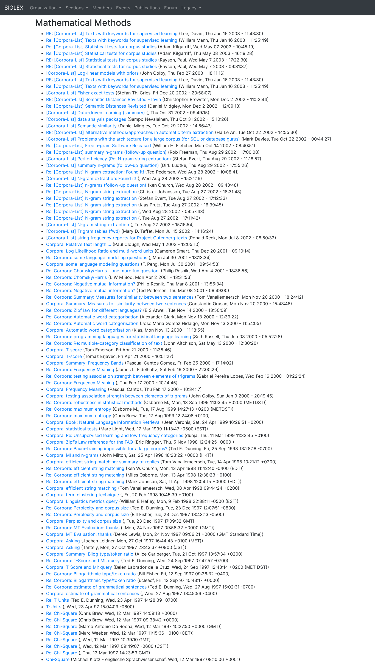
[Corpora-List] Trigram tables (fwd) (83, 231)
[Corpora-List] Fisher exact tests (80, 93)
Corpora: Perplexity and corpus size (83, 521)
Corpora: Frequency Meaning (76, 389)
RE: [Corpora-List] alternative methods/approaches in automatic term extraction (130, 132)
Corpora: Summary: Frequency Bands (85, 363)
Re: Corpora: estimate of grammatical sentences (96, 587)
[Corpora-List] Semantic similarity (81, 125)
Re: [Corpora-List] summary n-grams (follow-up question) (106, 152)
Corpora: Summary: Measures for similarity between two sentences (116, 303)
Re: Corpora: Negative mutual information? (90, 284)
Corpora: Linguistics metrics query (82, 501)
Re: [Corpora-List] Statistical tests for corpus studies (101, 46)
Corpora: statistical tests (71, 428)
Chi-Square (57, 659)
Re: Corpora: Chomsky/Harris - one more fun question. (102, 270)
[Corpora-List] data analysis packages (86, 119)
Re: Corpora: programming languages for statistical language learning (118, 336)
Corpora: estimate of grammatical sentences (92, 593)
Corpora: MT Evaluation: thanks (79, 534)
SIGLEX (13, 7)
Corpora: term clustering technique (82, 494)
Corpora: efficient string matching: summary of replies (102, 461)
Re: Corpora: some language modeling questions (96, 257)
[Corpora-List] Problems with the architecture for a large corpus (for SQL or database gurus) (143, 139)
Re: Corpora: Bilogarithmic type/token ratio (91, 573)
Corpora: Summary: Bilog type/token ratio (89, 554)
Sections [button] (75, 7)
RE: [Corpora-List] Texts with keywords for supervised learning (112, 33)
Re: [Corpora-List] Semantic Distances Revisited (96, 106)
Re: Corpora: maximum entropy (78, 409)
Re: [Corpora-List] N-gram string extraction (91, 191)
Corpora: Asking (63, 540)
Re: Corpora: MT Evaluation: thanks (82, 527)
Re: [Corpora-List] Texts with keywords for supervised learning (111, 40)
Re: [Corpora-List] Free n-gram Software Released (98, 145)
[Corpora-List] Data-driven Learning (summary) (95, 112)
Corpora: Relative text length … (78, 244)
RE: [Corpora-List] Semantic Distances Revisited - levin (103, 99)
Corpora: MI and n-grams (72, 455)
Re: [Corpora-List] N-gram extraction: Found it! (95, 172)
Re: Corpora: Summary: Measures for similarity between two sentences (120, 297)
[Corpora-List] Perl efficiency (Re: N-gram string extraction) (108, 158)
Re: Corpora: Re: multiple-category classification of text (104, 343)
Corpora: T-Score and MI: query (79, 567)
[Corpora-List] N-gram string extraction (87, 224)
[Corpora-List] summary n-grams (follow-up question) (102, 165)
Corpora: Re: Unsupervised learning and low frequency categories (114, 435)
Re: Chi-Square (61, 613)
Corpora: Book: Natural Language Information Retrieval (103, 422)
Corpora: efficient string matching (81, 488)
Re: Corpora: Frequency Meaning (80, 369)
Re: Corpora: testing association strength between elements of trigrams (120, 376)
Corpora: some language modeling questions (92, 264)
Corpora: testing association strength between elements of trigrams (117, 396)
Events (123, 7)
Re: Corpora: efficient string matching (85, 468)
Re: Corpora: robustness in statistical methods (94, 402)
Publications (147, 7)
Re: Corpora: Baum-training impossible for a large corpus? (106, 448)
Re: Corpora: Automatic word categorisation (92, 317)
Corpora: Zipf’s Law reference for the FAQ (89, 442)
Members (102, 7)
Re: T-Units (57, 600)
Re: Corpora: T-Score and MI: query (83, 560)
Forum (170, 7)
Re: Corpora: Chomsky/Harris (76, 277)
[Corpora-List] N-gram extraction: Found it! (91, 178)
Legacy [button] (189, 7)
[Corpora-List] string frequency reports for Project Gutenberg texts (116, 237)
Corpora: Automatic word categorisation (88, 330)
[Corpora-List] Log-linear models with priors (92, 73)
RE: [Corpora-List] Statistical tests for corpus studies (101, 60)
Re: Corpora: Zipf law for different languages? (94, 310)
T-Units (53, 606)
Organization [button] (44, 7)
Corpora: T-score (64, 349)
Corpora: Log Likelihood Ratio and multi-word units (99, 251)
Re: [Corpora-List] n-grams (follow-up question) (96, 185)
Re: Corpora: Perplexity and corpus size (87, 508)
